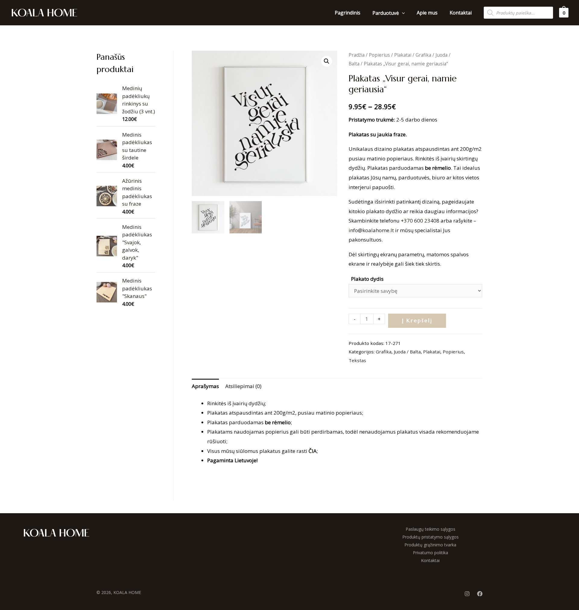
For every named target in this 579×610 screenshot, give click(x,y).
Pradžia (357, 55)
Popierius (379, 55)
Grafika (423, 55)
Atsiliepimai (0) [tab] (243, 386)
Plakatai (402, 55)
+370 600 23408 (420, 220)
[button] (326, 61)
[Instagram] (467, 593)
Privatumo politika (430, 552)
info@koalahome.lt (371, 230)
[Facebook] (479, 593)
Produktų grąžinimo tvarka (430, 545)
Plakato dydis (367, 278)
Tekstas (357, 360)
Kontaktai (430, 560)
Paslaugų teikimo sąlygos (430, 529)
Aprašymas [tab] (205, 386)
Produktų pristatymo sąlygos (430, 537)
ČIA (312, 450)
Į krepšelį (417, 320)
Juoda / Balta (407, 352)
